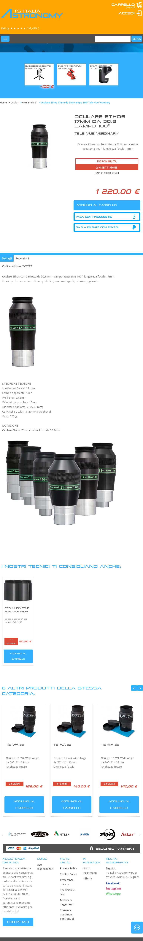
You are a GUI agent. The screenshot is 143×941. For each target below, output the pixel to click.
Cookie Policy (68, 874)
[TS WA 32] (71, 722)
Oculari (15, 102)
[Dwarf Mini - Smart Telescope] (104, 74)
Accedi (127, 13)
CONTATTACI (18, 921)
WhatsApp (113, 894)
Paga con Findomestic (94, 217)
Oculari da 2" (30, 102)
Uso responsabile (45, 867)
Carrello (123, 5)
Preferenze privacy (67, 882)
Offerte (87, 878)
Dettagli (7, 258)
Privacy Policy (68, 868)
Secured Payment (115, 848)
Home (3, 102)
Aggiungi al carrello (18, 656)
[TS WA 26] (119, 722)
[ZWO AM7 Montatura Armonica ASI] (71, 74)
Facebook (113, 883)
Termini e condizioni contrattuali (67, 914)
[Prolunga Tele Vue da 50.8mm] (18, 590)
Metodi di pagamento (67, 902)
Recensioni (22, 258)
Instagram (113, 888)
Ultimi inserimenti (90, 870)
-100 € (47, 86)
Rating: (20, 28)
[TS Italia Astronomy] (31, 13)
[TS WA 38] (24, 722)
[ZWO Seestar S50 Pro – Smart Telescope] (39, 74)
